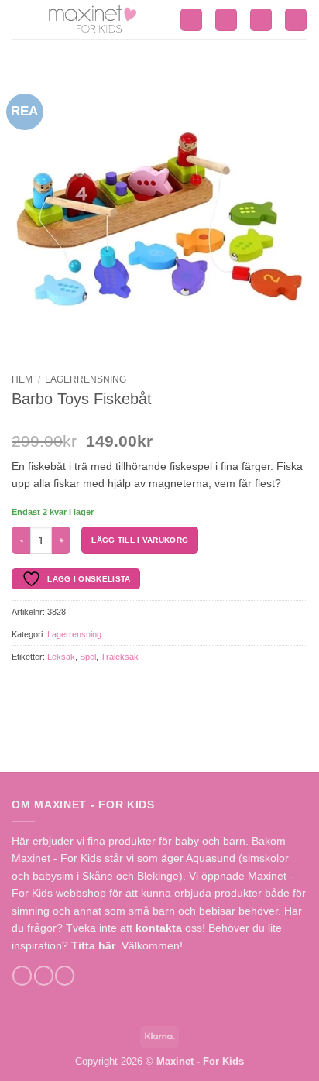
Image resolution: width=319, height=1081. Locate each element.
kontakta (158, 927)
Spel (88, 656)
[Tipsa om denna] (36, 685)
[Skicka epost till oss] (64, 976)
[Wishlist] (261, 20)
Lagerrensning (85, 379)
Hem (22, 379)
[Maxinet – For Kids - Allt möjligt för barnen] (95, 19)
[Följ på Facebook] (22, 976)
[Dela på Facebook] (20, 685)
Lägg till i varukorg (139, 540)
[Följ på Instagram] (43, 976)
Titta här (93, 945)
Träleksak (120, 656)
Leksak (61, 656)
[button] (191, 20)
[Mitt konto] (226, 20)
